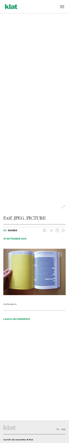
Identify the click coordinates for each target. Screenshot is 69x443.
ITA (57, 429)
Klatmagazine (10, 427)
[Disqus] (34, 371)
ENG (63, 429)
